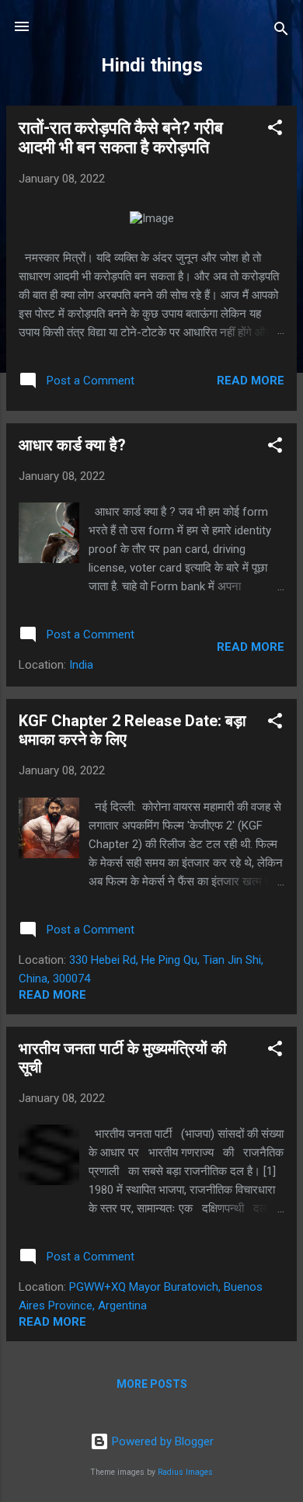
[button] (275, 130)
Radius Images (185, 1472)
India (81, 665)
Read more (250, 381)
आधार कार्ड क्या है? (72, 445)
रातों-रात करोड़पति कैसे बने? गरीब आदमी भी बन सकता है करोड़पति (121, 137)
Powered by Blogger (161, 1441)
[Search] (281, 31)
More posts (152, 1384)
